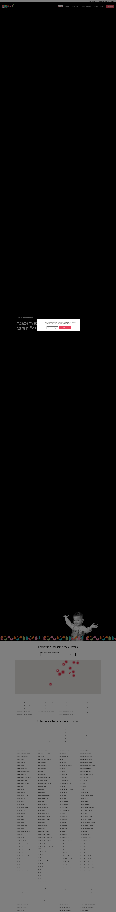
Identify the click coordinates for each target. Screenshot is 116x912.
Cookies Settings (52, 328)
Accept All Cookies (65, 327)
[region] (58, 325)
